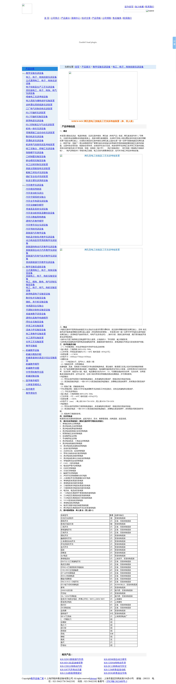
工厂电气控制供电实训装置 (39, 108)
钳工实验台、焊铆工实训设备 (40, 148)
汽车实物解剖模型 (35, 205)
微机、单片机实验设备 (37, 302)
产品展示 (65, 18)
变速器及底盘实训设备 (37, 209)
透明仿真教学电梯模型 (37, 318)
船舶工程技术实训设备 (37, 172)
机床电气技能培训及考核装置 (40, 144)
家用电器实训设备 (35, 120)
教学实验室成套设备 (36, 267)
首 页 (46, 18)
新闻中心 (75, 18)
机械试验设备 (32, 376)
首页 (77, 67)
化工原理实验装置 (35, 338)
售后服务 (117, 18)
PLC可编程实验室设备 (37, 116)
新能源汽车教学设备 (36, 233)
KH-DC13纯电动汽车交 (115, 666)
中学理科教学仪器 (35, 372)
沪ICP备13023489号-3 (116, 681)
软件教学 (30, 389)
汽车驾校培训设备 (35, 229)
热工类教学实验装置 (36, 334)
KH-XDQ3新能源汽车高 (71, 659)
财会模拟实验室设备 (36, 160)
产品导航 (96, 18)
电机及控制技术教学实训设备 (40, 237)
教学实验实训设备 (35, 73)
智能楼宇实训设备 (35, 152)
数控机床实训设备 (35, 136)
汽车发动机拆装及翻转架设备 (40, 213)
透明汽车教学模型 (35, 221)
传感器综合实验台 (35, 306)
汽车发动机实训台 (35, 193)
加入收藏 (139, 7)
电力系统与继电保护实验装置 (40, 100)
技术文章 (86, 18)
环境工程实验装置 (35, 326)
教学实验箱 (31, 346)
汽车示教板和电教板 (36, 217)
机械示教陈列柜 (33, 354)
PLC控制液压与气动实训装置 (40, 124)
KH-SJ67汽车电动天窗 (71, 669)
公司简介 (55, 18)
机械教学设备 (32, 350)
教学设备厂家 (37, 678)
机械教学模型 (32, 364)
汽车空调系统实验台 (36, 197)
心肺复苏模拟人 (33, 384)
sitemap (93, 678)
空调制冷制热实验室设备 (38, 310)
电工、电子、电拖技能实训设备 (41, 77)
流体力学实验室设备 (36, 330)
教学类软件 (31, 393)
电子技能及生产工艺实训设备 (40, 87)
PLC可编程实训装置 (36, 112)
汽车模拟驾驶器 (33, 189)
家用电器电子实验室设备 (38, 294)
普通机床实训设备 (35, 140)
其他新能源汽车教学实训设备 (40, 262)
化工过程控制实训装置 (37, 164)
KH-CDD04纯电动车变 (115, 663)
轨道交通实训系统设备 (37, 180)
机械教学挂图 (32, 368)
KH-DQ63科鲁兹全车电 (115, 673)
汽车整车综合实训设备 (37, 225)
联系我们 (149, 7)
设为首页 (129, 7)
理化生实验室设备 (35, 322)
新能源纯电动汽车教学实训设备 (41, 246)
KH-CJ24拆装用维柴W (71, 673)
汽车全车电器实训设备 (37, 201)
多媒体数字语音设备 (36, 314)
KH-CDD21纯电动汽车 (71, 666)
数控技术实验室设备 (36, 298)
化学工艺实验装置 (35, 342)
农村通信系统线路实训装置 (39, 104)
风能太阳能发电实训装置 (38, 168)
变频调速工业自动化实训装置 (40, 132)
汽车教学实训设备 (35, 185)
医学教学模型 (32, 380)
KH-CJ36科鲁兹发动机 (115, 669)
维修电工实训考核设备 (37, 96)
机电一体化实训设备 (36, 128)
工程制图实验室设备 (36, 156)
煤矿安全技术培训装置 (37, 176)
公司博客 (106, 18)
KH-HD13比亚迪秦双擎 (71, 663)
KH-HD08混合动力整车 (115, 659)
